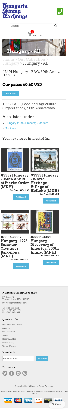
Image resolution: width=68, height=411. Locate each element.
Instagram (18, 373)
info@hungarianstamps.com (14, 303)
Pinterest (24, 373)
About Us (6, 328)
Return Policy (8, 343)
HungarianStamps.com (12, 324)
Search (5, 335)
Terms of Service (9, 346)
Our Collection (8, 332)
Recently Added (9, 339)
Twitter (4, 373)
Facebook (11, 373)
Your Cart (37, 35)
